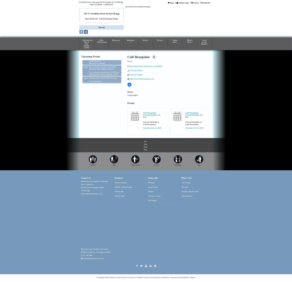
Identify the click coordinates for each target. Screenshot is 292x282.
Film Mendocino (102, 41)
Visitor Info (175, 41)
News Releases (187, 196)
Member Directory (121, 183)
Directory (116, 40)
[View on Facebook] (129, 86)
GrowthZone (165, 277)
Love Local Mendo (204, 42)
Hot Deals (185, 187)
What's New (190, 41)
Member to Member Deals (123, 187)
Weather (151, 191)
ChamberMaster (184, 277)
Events (159, 40)
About (144, 40)
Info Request (152, 200)
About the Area (153, 187)
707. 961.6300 (87, 255)
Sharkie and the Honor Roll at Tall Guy (103, 75)
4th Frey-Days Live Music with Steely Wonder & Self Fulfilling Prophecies (102, 65)
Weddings (151, 183)
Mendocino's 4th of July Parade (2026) (88, 44)
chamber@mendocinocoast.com (93, 258)
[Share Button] (153, 57)
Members (131, 40)
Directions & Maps (154, 196)
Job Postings (186, 183)
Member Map (119, 191)
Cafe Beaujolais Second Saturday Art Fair (151, 114)
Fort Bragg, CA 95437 (97, 252)
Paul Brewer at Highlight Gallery (100, 82)
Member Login (119, 196)
